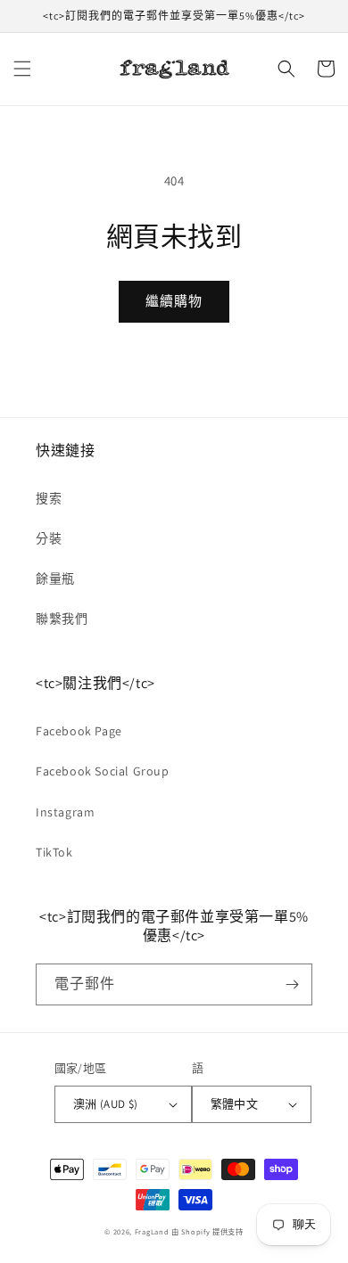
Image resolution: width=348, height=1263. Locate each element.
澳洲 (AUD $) (105, 1103)
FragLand (152, 1231)
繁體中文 (235, 1103)
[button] (22, 68)
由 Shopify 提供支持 (207, 1231)
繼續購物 (174, 300)
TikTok (54, 852)
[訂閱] (291, 984)
